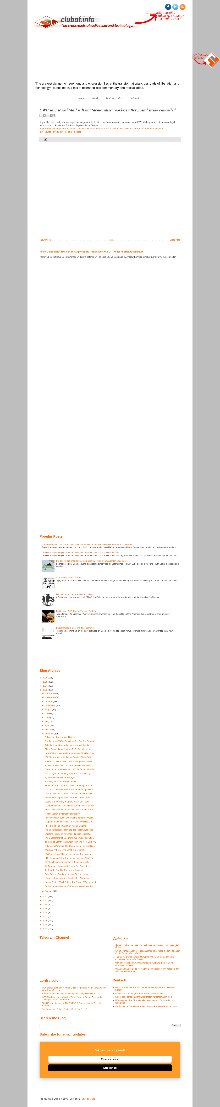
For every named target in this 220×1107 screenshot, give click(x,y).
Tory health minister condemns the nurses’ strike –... (69, 862)
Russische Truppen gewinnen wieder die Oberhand (139, 993)
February (49, 734)
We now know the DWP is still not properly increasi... (69, 761)
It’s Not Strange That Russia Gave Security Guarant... (69, 785)
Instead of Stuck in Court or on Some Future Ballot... (69, 765)
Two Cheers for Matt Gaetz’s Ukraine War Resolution (69, 838)
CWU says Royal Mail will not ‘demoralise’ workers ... (69, 854)
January (49, 891)
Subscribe (135, 98)
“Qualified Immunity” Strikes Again (60, 777)
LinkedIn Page (88, 1099)
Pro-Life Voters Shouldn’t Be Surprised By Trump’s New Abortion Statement (91, 561)
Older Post (175, 240)
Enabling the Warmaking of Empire (61, 781)
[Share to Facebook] (51, 115)
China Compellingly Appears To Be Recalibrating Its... (70, 749)
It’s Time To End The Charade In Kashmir (64, 870)
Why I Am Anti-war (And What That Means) (64, 850)
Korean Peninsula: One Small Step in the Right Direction (68, 993)
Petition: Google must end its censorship (75, 628)
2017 (45, 916)
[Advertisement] (110, 56)
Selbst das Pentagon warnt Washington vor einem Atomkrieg (143, 997)
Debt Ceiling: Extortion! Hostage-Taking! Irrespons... (69, 874)
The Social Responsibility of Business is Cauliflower (69, 830)
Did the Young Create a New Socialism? (75, 594)
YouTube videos (114, 98)
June (47, 717)
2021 (45, 900)
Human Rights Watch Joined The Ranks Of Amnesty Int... (71, 882)
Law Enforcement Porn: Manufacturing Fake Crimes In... (71, 806)
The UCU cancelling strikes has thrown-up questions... (70, 789)
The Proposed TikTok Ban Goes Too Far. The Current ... (70, 741)
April (47, 725)
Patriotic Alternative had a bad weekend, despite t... (68, 745)
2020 (45, 904)
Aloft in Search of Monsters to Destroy (62, 814)
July (47, 713)
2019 (45, 908)
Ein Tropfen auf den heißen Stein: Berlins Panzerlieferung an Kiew (146, 1006)
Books (95, 98)
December (50, 693)
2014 (45, 929)
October (49, 701)
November (50, 697)
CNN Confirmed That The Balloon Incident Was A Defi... (70, 858)
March (48, 729)
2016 (45, 920)
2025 (45, 682)
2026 (45, 678)
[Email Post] (45, 139)
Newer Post (45, 240)
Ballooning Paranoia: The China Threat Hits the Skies (70, 846)
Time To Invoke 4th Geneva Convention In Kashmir (68, 793)
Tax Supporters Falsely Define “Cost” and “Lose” (64, 1009)
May (47, 721)
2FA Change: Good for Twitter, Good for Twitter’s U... (68, 757)
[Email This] (41, 115)
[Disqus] (110, 193)
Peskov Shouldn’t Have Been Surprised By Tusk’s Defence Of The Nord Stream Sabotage (92, 251)
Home (82, 98)
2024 (45, 686)
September (50, 705)
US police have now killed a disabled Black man (67, 878)
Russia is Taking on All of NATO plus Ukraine (65, 826)
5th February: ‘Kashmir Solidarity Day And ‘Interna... (69, 866)
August (48, 709)
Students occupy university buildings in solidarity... (68, 834)
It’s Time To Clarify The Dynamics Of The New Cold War (70, 842)
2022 (45, 896)
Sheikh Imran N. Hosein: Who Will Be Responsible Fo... (70, 769)
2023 (45, 690)
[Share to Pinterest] (54, 115)
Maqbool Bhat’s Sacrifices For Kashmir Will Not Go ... (69, 822)
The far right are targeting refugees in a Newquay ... (68, 773)
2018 (45, 912)
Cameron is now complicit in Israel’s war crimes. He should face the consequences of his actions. (87, 544)
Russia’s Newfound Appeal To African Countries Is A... (70, 810)
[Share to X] (47, 115)
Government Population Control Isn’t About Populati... (69, 797)
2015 (45, 924)
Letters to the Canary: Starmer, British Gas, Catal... (68, 802)
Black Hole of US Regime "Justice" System (76, 611)
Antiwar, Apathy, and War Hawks (60, 737)
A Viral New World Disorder (69, 577)
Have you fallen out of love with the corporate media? (69, 818)
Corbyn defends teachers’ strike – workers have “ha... (69, 886)
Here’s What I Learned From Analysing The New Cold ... (71, 753)
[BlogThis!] (44, 115)
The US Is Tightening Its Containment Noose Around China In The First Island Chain (81, 553)
